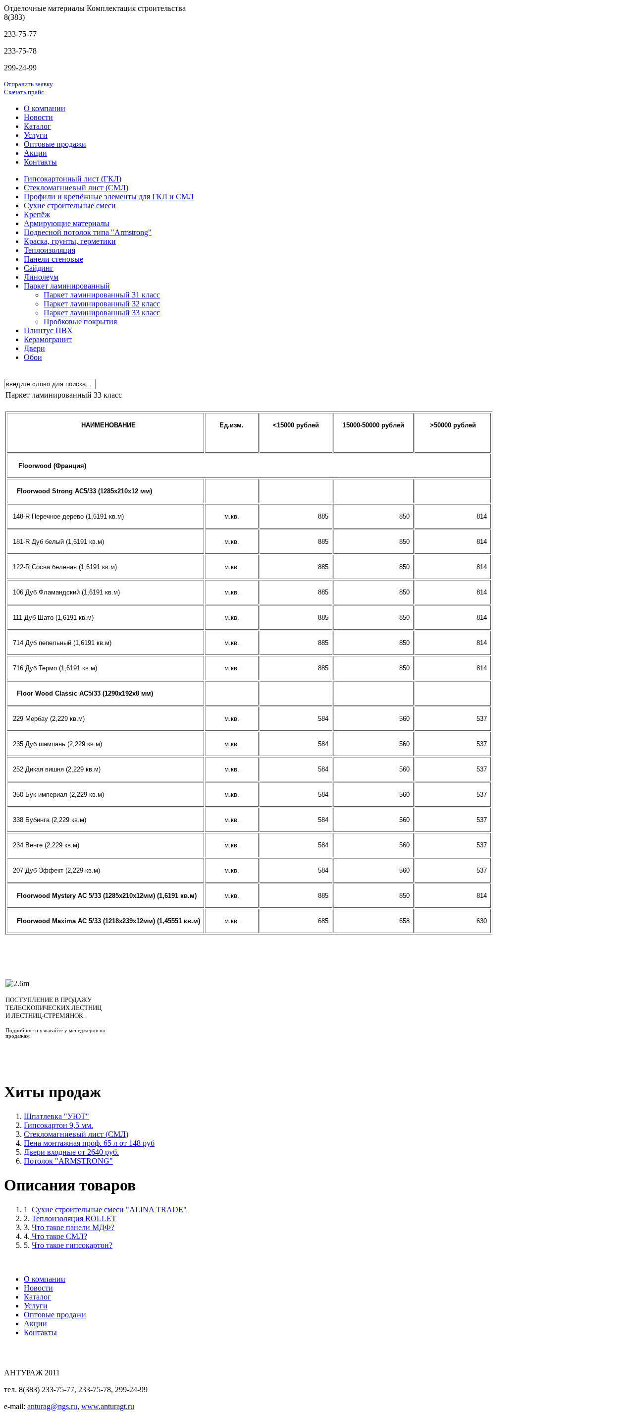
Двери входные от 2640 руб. (71, 1152)
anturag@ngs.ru (52, 1406)
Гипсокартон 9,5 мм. (58, 1125)
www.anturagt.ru (107, 1406)
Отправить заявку (28, 84)
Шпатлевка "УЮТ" (56, 1116)
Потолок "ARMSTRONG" (68, 1161)
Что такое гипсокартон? (72, 1245)
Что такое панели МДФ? (73, 1227)
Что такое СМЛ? (58, 1236)
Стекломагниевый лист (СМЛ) (76, 1134)
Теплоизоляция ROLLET (74, 1218)
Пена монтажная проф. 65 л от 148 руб (89, 1143)
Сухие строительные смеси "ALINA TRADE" (109, 1209)
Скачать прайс (24, 92)
